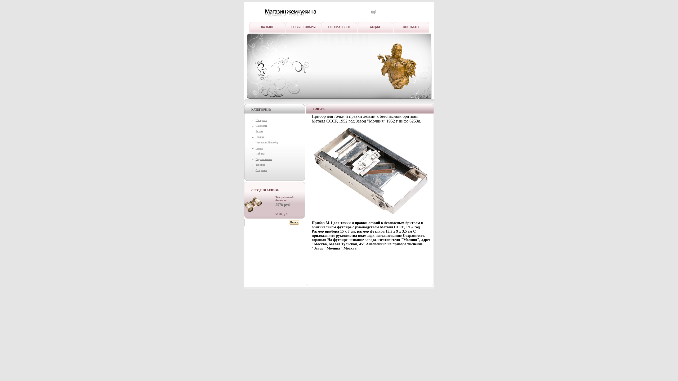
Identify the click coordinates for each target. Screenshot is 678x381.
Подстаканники (264, 159)
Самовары (261, 125)
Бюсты (259, 131)
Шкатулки (261, 120)
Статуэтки (261, 170)
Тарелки (260, 164)
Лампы (259, 148)
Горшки (260, 136)
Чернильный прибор (267, 142)
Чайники (260, 153)
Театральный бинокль (284, 199)
